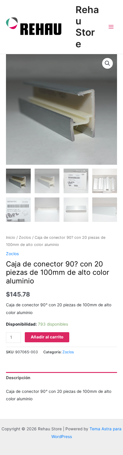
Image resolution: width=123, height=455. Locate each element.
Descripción (18, 377)
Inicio (10, 237)
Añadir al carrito (47, 337)
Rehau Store (87, 27)
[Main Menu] (111, 27)
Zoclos (25, 237)
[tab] (61, 378)
